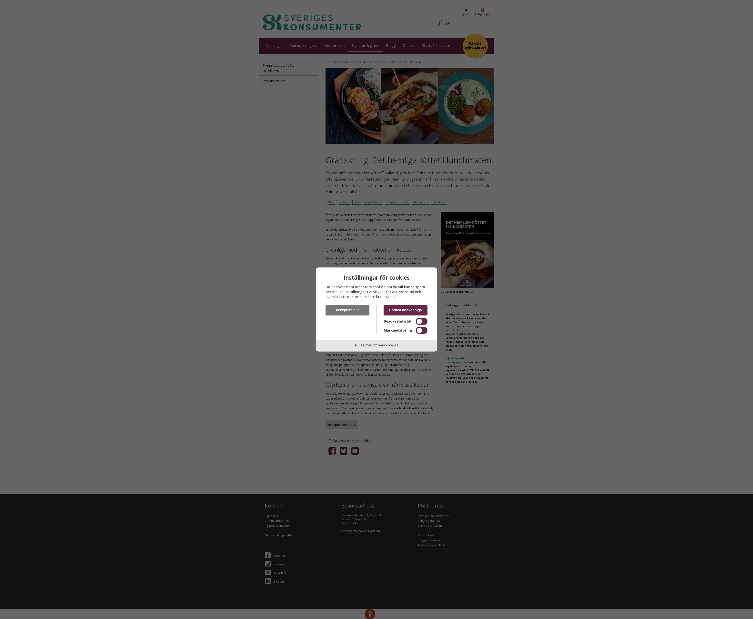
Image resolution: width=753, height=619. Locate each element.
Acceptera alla (347, 310)
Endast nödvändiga (405, 310)
